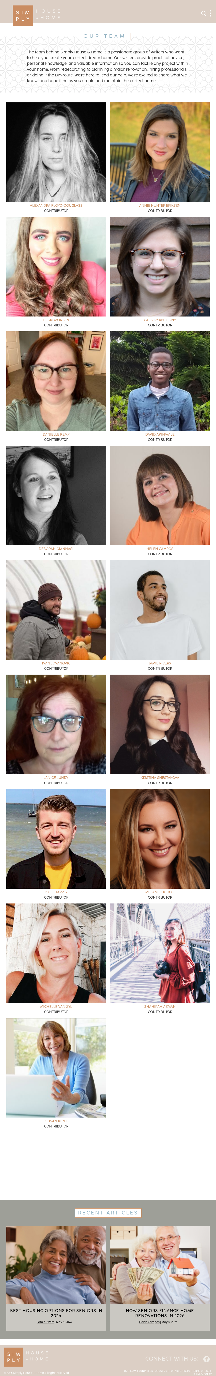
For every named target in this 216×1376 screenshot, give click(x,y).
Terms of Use (201, 1371)
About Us (161, 1371)
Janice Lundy (56, 778)
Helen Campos (159, 549)
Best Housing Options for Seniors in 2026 (56, 1313)
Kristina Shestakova (160, 778)
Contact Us (146, 1371)
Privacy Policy (203, 1374)
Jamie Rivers (160, 663)
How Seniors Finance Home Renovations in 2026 (160, 1313)
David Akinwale (159, 434)
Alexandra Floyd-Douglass (56, 205)
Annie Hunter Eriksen (160, 205)
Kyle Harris (56, 892)
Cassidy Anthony (160, 320)
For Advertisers (180, 1371)
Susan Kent (56, 1121)
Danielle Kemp (56, 434)
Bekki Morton (56, 320)
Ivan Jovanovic (56, 663)
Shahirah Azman (160, 1006)
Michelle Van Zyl (56, 1006)
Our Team (130, 1371)
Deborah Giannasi (56, 549)
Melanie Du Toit (160, 892)
